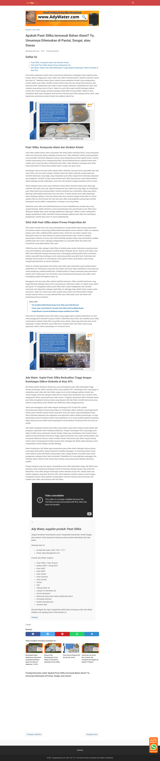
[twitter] (47, 634)
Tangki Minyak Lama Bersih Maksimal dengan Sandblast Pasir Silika (55, 311)
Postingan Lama (91, 734)
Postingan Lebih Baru (34, 734)
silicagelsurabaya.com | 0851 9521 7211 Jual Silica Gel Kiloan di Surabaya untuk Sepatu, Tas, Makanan (82, 758)
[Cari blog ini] (133, 3)
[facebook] (33, 634)
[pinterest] (62, 634)
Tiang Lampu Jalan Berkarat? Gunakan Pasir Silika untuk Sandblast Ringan (58, 308)
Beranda (80, 750)
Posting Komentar (52, 51)
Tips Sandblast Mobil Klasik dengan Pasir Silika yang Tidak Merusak (55, 305)
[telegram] (91, 634)
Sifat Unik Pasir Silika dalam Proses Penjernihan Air (50, 65)
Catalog (34, 617)
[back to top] (155, 756)
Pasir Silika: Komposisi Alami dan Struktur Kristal (50, 62)
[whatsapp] (77, 634)
